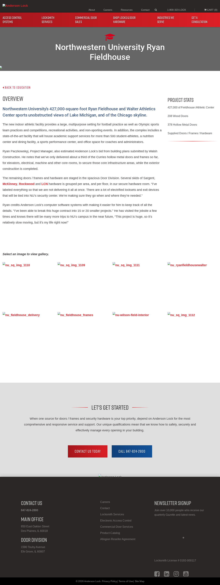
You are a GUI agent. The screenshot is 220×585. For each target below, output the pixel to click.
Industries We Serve (165, 19)
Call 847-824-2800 (131, 451)
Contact (145, 9)
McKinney (10, 184)
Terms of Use (126, 581)
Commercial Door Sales (86, 19)
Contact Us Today (88, 451)
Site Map (139, 581)
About (92, 9)
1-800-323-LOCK (176, 9)
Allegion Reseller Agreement (117, 539)
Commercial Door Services (116, 526)
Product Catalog (110, 532)
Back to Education (17, 87)
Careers (107, 9)
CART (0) (211, 9)
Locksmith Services (48, 19)
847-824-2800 (29, 510)
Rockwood (27, 184)
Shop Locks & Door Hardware (124, 19)
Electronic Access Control (115, 520)
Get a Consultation (199, 19)
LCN (44, 184)
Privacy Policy (109, 581)
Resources (127, 9)
